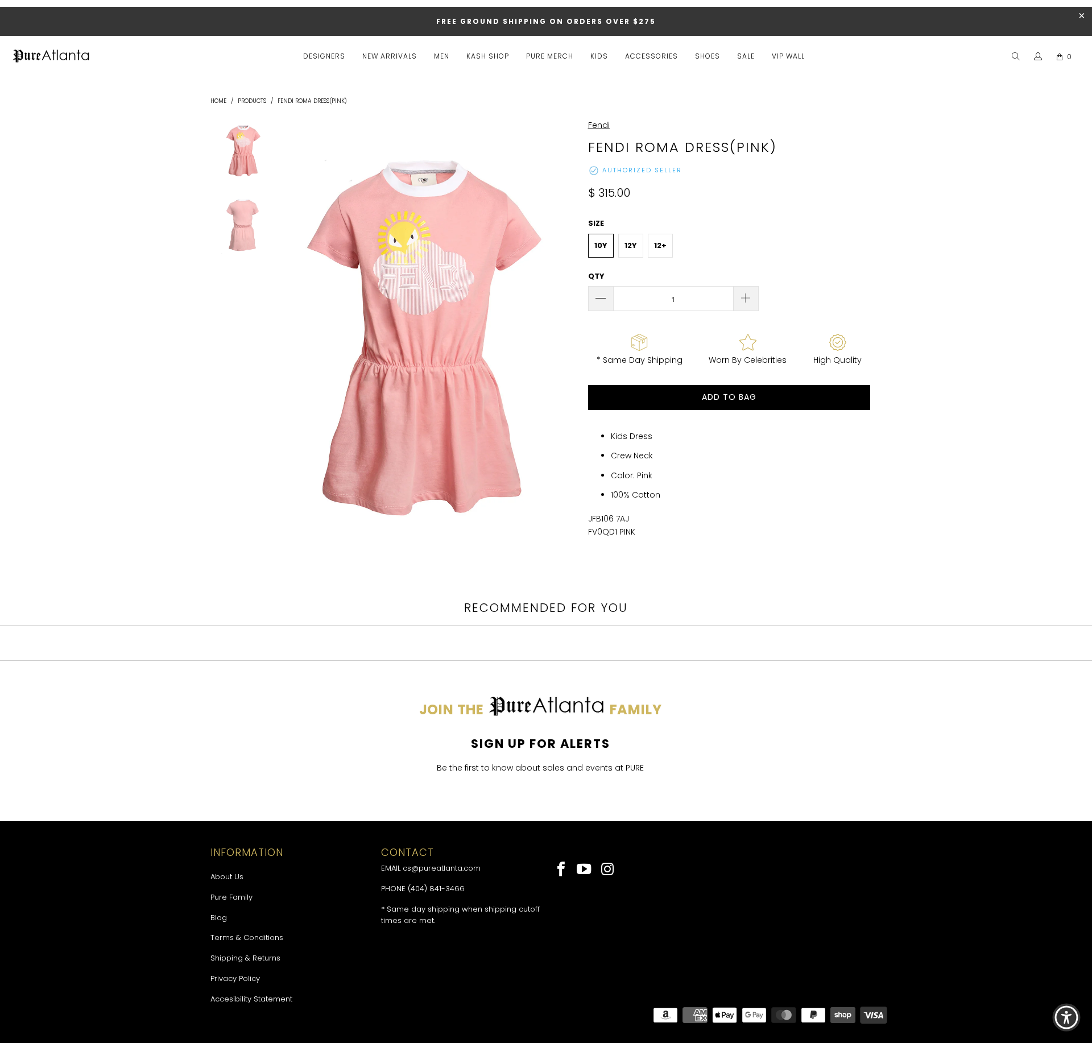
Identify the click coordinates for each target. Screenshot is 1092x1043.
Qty (596, 276)
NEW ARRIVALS (389, 56)
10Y (600, 245)
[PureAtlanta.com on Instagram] (608, 870)
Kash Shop (487, 56)
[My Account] (1038, 57)
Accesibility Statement (251, 999)
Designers (324, 56)
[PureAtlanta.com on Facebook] (562, 870)
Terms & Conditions (246, 937)
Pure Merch (549, 56)
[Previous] (283, 341)
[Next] (566, 341)
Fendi (599, 125)
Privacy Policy (235, 978)
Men (441, 56)
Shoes (707, 56)
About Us (226, 876)
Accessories (651, 56)
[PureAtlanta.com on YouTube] (585, 870)
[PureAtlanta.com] (51, 56)
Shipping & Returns (245, 958)
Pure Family (231, 897)
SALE (746, 56)
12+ (660, 245)
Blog (218, 917)
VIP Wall (788, 56)
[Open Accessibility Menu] (1066, 1017)
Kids (599, 56)
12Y (630, 245)
